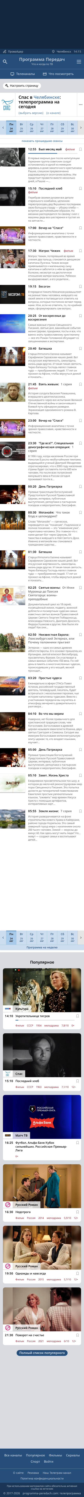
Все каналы (13, 1455)
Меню (80, 105)
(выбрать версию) (31, 113)
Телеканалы (25, 74)
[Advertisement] (42, 887)
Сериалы (73, 1455)
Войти (48, 1461)
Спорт (35, 1461)
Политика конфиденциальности (42, 1478)
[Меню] (79, 61)
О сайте (18, 1473)
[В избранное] (80, 149)
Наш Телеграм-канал (57, 1473)
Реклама (33, 1473)
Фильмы (55, 1455)
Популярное (35, 1455)
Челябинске (47, 97)
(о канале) (53, 113)
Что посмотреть (61, 74)
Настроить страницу (24, 85)
